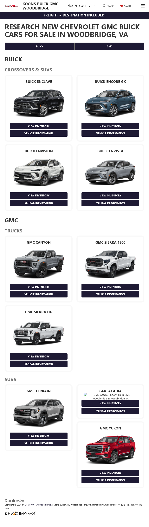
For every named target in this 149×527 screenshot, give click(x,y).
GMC (109, 46)
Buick (39, 46)
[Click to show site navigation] (143, 6)
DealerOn (29, 504)
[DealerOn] (14, 500)
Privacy (48, 504)
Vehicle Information (38, 133)
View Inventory (38, 126)
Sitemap (39, 504)
